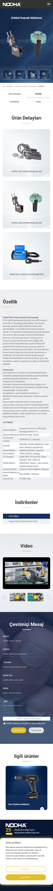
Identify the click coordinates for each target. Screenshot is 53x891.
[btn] (48, 4)
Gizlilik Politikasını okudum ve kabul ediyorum (25, 723)
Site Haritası (23, 885)
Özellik (38, 94)
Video (38, 102)
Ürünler (10, 86)
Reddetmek (25, 869)
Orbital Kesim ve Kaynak (25, 86)
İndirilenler (14, 102)
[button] (48, 597)
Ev (4, 86)
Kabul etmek (25, 877)
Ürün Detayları (14, 94)
